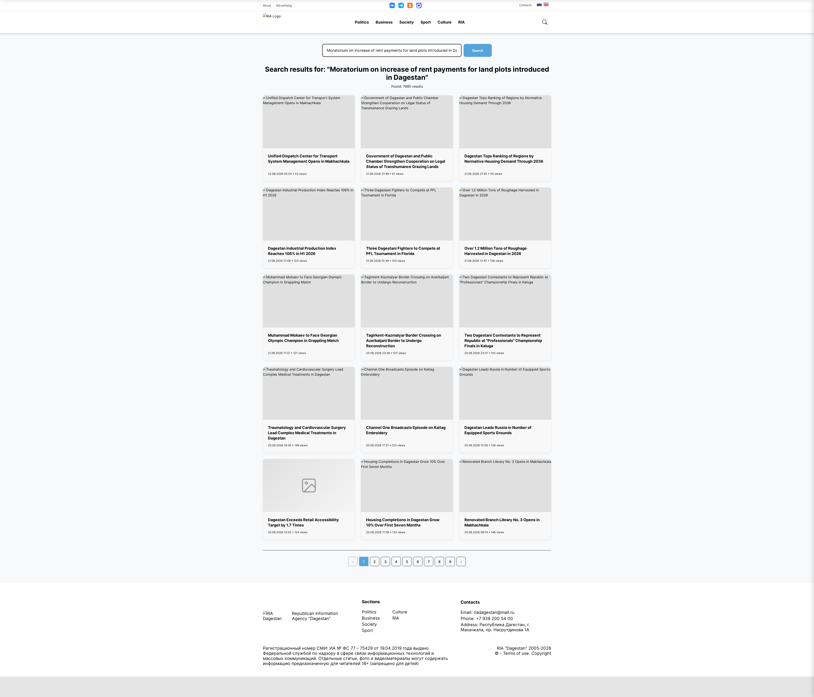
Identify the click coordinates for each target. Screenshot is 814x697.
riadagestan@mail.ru (494, 612)
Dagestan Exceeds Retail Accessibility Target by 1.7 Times (303, 522)
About (267, 5)
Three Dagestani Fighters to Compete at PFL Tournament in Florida (403, 251)
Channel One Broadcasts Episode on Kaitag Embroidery (406, 430)
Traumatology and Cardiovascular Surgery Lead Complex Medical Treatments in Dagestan (307, 432)
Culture (445, 22)
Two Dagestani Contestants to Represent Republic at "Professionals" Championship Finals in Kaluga (503, 340)
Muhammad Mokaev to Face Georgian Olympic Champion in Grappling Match (303, 338)
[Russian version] (539, 4)
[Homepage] (272, 22)
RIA (461, 22)
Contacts (525, 5)
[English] (546, 4)
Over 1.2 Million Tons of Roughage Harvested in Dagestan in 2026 (495, 251)
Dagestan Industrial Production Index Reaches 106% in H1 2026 (302, 251)
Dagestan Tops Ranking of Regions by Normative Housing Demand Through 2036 (503, 159)
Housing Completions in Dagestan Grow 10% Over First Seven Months (402, 522)
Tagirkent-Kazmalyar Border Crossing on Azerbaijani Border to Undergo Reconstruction (403, 340)
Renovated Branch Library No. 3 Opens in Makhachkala (502, 522)
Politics (362, 22)
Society (406, 22)
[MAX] (418, 5)
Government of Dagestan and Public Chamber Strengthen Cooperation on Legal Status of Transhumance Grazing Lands (405, 161)
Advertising (284, 5)
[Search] (544, 22)
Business (384, 22)
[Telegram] (401, 5)
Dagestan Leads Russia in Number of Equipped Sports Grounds (497, 430)
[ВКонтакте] (392, 5)
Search (477, 50)
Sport (426, 22)
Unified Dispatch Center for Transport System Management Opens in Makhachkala (308, 159)
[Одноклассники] (410, 5)
